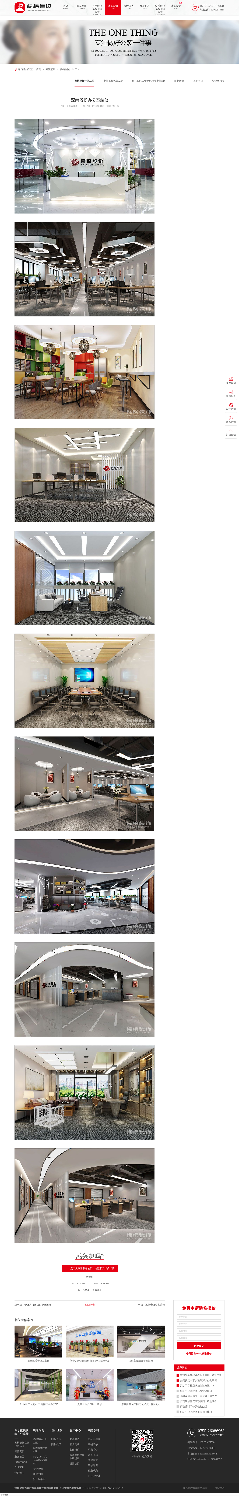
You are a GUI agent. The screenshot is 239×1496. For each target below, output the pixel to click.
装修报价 (176, 7)
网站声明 (219, 1488)
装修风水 (93, 1460)
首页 (65, 7)
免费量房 (231, 383)
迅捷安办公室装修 (155, 1304)
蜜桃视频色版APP (113, 81)
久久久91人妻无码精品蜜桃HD (148, 81)
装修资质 (19, 1451)
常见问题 (93, 1455)
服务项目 (81, 7)
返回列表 (90, 1304)
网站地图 (4, 1494)
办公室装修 (72, 106)
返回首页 (74, 1463)
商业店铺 (179, 81)
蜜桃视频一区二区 (69, 69)
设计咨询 (231, 409)
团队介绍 (56, 1439)
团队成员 (56, 1444)
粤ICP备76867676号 (113, 1488)
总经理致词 (21, 1462)
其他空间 (198, 81)
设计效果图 (218, 81)
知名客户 (74, 1439)
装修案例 (113, 7)
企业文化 (19, 1467)
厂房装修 (93, 1449)
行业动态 (93, 1470)
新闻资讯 (144, 7)
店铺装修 (93, 1444)
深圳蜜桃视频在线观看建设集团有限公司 (37, 1488)
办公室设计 (94, 1476)
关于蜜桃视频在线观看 (97, 10)
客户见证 (74, 1444)
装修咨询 (231, 422)
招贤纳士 (19, 1472)
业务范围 (19, 1456)
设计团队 (128, 7)
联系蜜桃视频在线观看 (160, 10)
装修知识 (93, 1465)
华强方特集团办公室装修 (37, 1304)
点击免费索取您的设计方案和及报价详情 (92, 1268)
